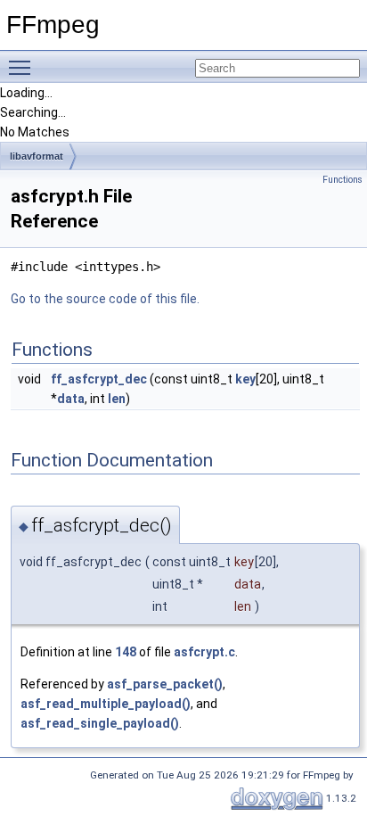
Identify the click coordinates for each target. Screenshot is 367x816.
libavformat (36, 156)
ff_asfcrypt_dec (99, 379)
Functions (342, 179)
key (245, 379)
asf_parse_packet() (165, 684)
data (71, 399)
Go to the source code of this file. (105, 299)
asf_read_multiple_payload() (105, 703)
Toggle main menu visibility (23, 67)
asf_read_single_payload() (99, 723)
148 (125, 652)
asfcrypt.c (204, 652)
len (117, 399)
